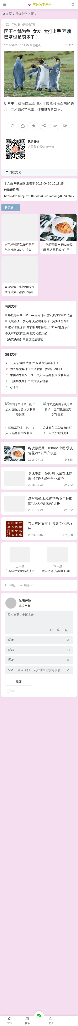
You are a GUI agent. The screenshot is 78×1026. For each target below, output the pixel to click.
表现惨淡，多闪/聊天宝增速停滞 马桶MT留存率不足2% (20, 292)
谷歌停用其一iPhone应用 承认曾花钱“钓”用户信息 (58, 250)
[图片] (66, 630)
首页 (9, 13)
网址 (11, 659)
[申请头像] (69, 602)
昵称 (11, 639)
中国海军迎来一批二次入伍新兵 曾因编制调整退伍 (42, 375)
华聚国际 (19, 183)
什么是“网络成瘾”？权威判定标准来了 (34, 363)
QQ (10, 669)
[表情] (58, 630)
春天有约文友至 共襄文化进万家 (26, 333)
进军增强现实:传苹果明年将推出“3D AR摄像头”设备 (20, 250)
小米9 (14, 387)
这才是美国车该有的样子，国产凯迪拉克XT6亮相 (57, 433)
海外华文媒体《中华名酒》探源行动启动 (36, 369)
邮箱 (11, 649)
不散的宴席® (42, 4)
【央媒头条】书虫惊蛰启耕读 (24, 339)
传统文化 (21, 13)
